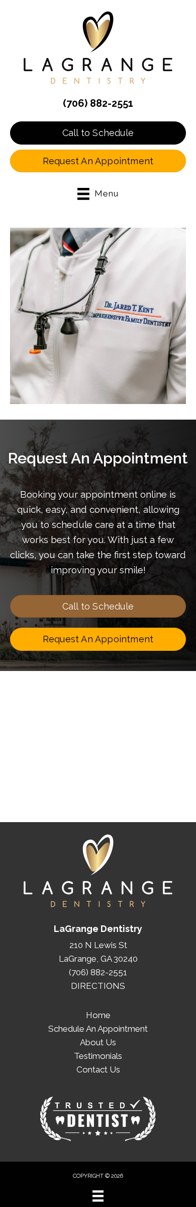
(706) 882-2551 (98, 103)
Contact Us (98, 1069)
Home (98, 1015)
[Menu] (98, 1195)
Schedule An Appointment (98, 1029)
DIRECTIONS (98, 986)
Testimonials (98, 1056)
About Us (98, 1042)
